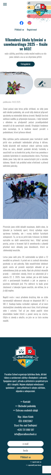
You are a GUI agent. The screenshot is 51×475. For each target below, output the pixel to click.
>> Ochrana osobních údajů (25, 410)
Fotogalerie (25, 64)
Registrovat (32, 29)
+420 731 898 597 (25, 430)
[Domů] (25, 359)
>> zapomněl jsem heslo (33, 465)
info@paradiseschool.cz (25, 434)
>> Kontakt (25, 401)
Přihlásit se (19, 29)
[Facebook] (21, 12)
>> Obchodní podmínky (25, 406)
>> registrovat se (35, 461)
